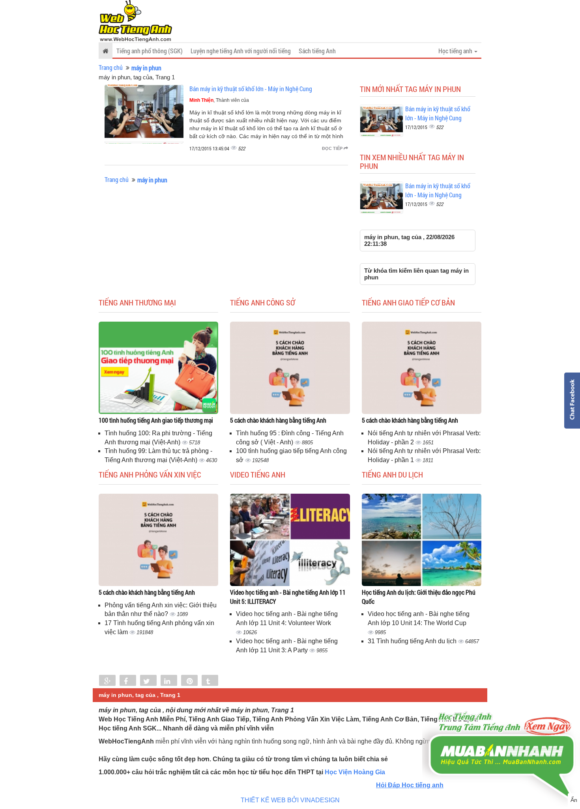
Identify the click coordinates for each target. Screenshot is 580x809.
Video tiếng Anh (257, 474)
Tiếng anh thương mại (137, 302)
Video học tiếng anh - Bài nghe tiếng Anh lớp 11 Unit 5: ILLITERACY (288, 596)
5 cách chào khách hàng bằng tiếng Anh (278, 420)
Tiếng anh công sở (262, 302)
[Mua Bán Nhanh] (501, 733)
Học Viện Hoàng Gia (355, 772)
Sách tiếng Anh (317, 51)
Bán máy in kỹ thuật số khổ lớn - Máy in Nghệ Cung (250, 88)
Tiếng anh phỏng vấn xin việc (150, 474)
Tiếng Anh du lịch (392, 474)
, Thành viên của (219, 100)
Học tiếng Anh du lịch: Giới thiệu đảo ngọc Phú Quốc (418, 596)
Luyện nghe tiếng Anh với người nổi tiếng (241, 51)
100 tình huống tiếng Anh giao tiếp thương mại (156, 420)
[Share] (107, 681)
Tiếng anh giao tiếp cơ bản (408, 302)
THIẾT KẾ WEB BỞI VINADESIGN (290, 800)
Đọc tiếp (333, 148)
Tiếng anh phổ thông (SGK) (149, 51)
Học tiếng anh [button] (455, 51)
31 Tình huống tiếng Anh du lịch (413, 641)
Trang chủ (111, 67)
